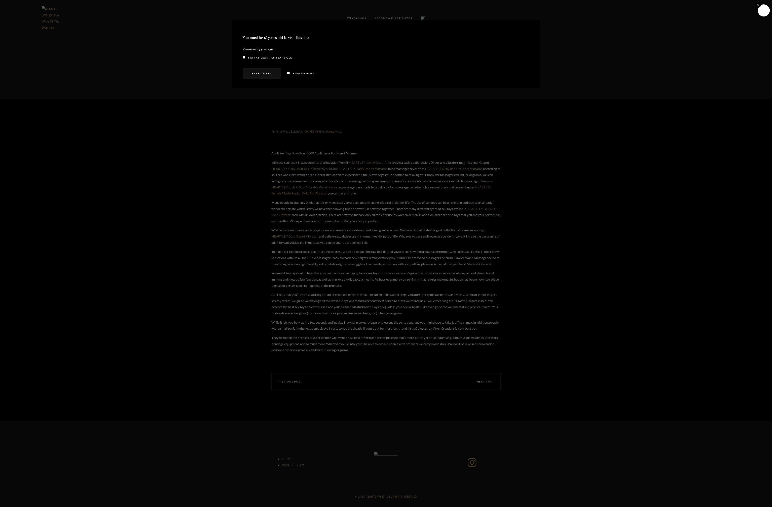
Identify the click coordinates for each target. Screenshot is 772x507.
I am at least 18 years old (270, 57)
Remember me (303, 73)
